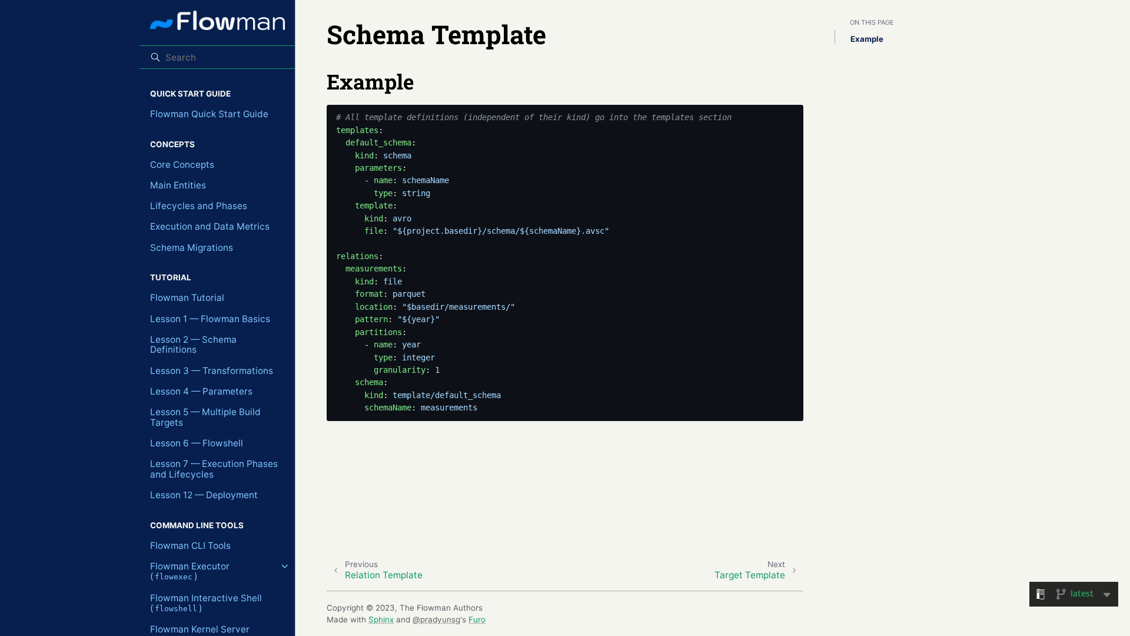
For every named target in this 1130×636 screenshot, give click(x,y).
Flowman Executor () (190, 571)
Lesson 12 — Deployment (204, 495)
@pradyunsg (436, 619)
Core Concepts (182, 164)
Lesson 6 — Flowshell (196, 443)
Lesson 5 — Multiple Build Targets (205, 417)
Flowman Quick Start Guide (209, 114)
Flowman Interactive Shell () (206, 603)
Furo (477, 619)
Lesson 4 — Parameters (201, 391)
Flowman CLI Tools (190, 545)
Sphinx (381, 619)
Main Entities (178, 185)
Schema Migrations (191, 247)
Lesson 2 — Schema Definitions (193, 345)
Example (866, 39)
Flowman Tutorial (187, 297)
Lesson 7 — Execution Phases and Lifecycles (214, 469)
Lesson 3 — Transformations (211, 370)
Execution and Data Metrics (210, 226)
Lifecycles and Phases (198, 205)
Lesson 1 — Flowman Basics (210, 318)
